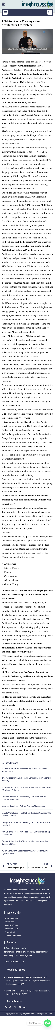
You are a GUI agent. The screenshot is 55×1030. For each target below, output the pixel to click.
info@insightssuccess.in (15, 948)
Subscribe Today (11, 925)
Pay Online (9, 922)
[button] (5, 12)
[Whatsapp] (47, 1023)
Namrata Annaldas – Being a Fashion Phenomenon (23, 806)
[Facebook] (6, 1007)
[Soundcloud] (24, 1007)
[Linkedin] (20, 1007)
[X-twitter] (15, 1007)
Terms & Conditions (13, 935)
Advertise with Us (12, 918)
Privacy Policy (11, 932)
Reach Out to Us (11, 928)
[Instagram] (10, 1007)
